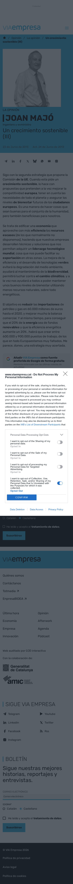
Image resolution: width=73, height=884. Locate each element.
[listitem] (36, 435)
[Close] (66, 375)
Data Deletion (17, 509)
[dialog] (36, 442)
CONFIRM (21, 497)
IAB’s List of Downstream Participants (41, 424)
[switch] (60, 442)
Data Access (36, 509)
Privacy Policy (55, 509)
